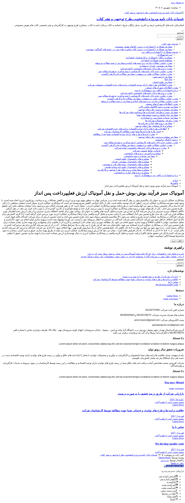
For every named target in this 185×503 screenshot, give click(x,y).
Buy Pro (168, 79)
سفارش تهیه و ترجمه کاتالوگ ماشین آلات (158, 107)
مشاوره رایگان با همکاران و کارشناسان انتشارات (149, 57)
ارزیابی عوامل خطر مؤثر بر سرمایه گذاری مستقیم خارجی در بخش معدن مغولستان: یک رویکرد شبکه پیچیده (132, 256)
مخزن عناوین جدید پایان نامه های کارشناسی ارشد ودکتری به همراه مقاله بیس (135, 71)
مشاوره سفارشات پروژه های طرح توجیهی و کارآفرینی (123, 170)
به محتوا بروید (177, 2)
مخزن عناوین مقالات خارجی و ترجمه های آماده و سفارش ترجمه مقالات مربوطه (133, 63)
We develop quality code (167, 284)
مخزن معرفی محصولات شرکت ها (161, 120)
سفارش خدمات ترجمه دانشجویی (139, 156)
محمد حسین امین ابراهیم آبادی (169, 402)
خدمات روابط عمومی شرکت (147, 150)
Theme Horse (164, 457)
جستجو (180, 33)
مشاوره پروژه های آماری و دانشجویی (131, 172)
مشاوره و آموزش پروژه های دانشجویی (142, 153)
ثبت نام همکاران (164, 55)
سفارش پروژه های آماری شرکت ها (155, 123)
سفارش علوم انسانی (162, 82)
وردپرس (165, 460)
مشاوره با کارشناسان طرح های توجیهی (153, 126)
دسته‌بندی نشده (170, 298)
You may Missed (174, 382)
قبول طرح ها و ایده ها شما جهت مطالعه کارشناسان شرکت (132, 131)
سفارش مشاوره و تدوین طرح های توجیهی (158, 109)
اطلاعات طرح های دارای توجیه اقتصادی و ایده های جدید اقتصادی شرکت (132, 129)
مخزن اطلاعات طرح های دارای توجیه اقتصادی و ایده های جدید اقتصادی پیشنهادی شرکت (130, 85)
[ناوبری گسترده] (183, 30)
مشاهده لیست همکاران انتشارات (156, 60)
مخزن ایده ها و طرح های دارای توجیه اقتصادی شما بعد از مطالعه (124, 134)
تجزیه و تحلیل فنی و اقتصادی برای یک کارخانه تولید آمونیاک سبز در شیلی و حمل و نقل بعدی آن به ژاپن (135, 254)
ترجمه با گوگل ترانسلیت (166, 139)
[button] (174, 466)
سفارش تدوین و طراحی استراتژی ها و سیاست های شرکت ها (148, 112)
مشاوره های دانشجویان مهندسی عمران (130, 161)
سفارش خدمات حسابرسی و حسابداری (159, 118)
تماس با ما (173, 282)
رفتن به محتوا (177, 463)
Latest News (172, 296)
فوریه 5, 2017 (177, 416)
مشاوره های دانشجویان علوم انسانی (132, 159)
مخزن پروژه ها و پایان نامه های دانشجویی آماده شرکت (146, 68)
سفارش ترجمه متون (162, 77)
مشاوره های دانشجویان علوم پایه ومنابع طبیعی (126, 167)
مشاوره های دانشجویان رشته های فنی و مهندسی (125, 164)
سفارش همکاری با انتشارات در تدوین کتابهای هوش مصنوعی (143, 46)
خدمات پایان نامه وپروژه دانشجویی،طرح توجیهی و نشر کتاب (140, 19)
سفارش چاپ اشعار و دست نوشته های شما (157, 115)
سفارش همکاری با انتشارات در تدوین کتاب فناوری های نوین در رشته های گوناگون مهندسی (129, 49)
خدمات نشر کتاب (169, 44)
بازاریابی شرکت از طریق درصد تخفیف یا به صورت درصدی (150, 276)
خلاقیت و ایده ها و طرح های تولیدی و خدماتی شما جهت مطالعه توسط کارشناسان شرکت (135, 279)
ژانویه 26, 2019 (177, 399)
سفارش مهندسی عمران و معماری (155, 66)
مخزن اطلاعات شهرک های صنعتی (161, 87)
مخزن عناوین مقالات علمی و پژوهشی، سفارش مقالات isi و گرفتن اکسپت (136, 74)
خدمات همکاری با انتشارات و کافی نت (159, 52)
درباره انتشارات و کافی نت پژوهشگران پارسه (156, 90)
